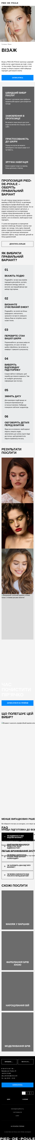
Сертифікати (17, 1112)
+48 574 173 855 (6, 1073)
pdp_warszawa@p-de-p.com (9, 1075)
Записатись (17, 78)
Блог (17, 1115)
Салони (25, 1099)
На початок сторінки (17, 1126)
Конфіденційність (17, 1109)
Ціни (8, 1099)
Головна (4, 44)
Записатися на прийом (17, 703)
